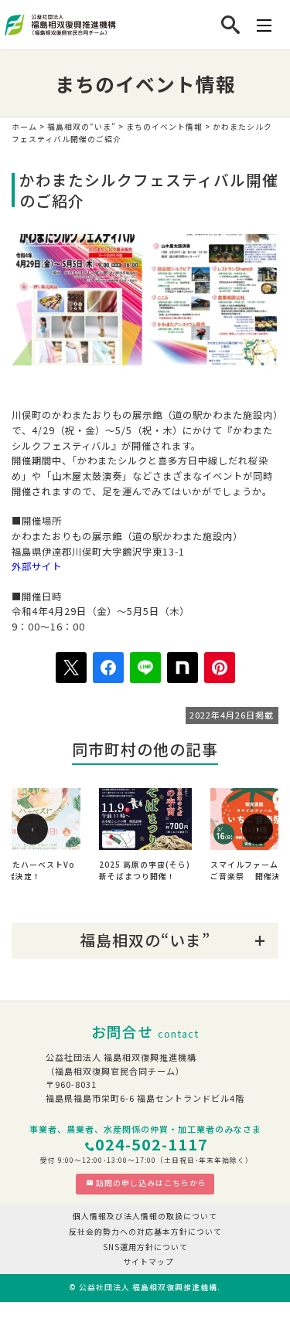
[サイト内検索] (231, 24)
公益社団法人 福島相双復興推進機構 (148, 1287)
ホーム (24, 126)
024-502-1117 (151, 1144)
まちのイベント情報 (164, 126)
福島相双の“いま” (81, 126)
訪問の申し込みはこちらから (151, 1183)
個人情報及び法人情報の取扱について (145, 1216)
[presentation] (32, 829)
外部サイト (37, 566)
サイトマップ (148, 1261)
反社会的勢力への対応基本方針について (145, 1231)
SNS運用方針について (145, 1247)
